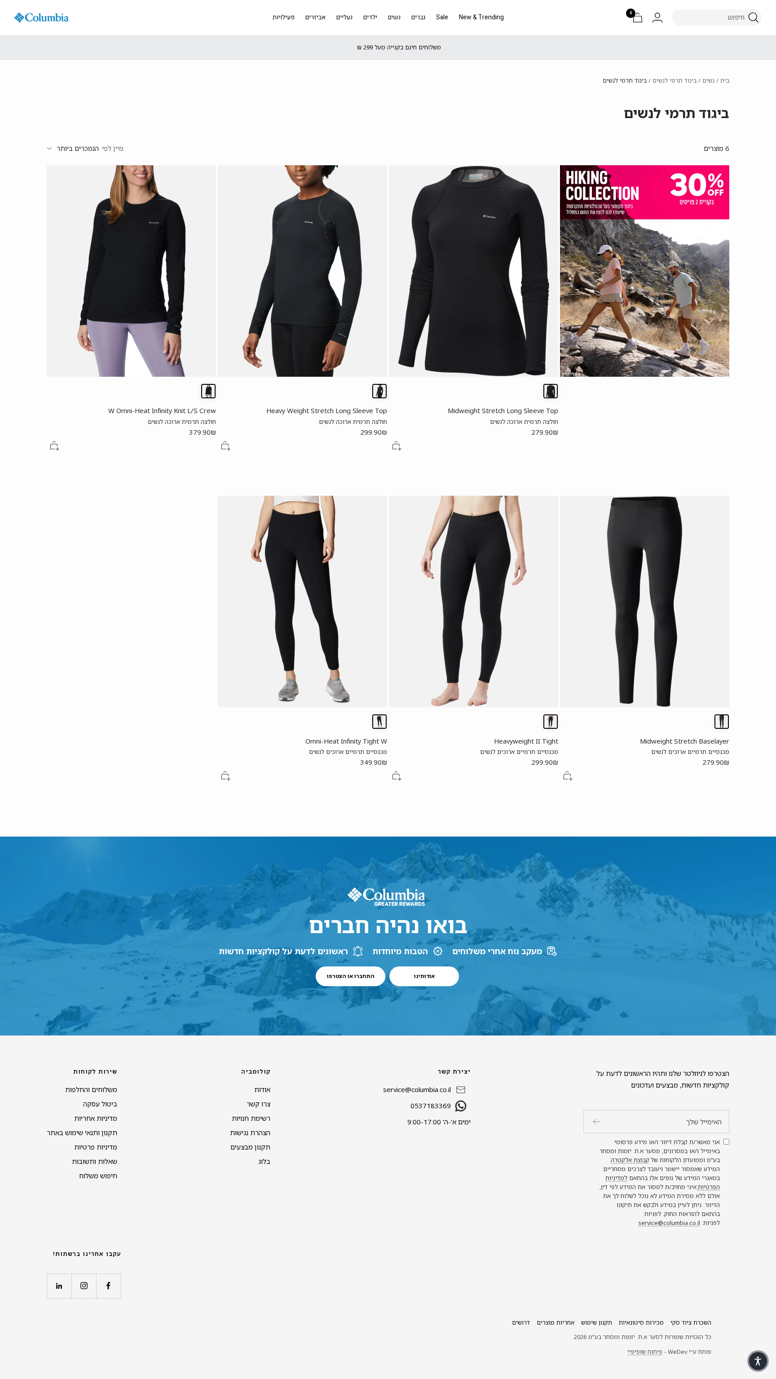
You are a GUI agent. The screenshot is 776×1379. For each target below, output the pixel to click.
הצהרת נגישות (250, 1132)
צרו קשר (258, 1103)
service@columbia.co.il (669, 1223)
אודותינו (424, 976)
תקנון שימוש (596, 1322)
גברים (418, 17)
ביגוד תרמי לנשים (675, 80)
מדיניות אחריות (95, 1118)
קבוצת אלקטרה (630, 1160)
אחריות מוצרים (555, 1322)
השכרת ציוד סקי (690, 1322)
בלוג (264, 1161)
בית (724, 80)
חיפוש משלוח (98, 1175)
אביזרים (315, 17)
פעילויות (284, 17)
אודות (262, 1089)
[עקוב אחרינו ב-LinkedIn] (59, 1285)
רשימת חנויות (251, 1118)
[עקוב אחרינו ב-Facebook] (108, 1285)
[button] (758, 1361)
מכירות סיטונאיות (641, 1322)
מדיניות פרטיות (95, 1146)
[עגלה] (637, 17)
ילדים (370, 17)
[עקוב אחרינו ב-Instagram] (83, 1285)
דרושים (521, 1322)
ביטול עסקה (100, 1103)
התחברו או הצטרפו (351, 976)
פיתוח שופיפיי (644, 1352)
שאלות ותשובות (94, 1161)
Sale (442, 17)
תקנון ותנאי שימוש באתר (82, 1132)
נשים (394, 17)
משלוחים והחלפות (91, 1089)
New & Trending (481, 17)
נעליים (344, 17)
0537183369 (430, 1105)
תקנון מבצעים (250, 1146)
